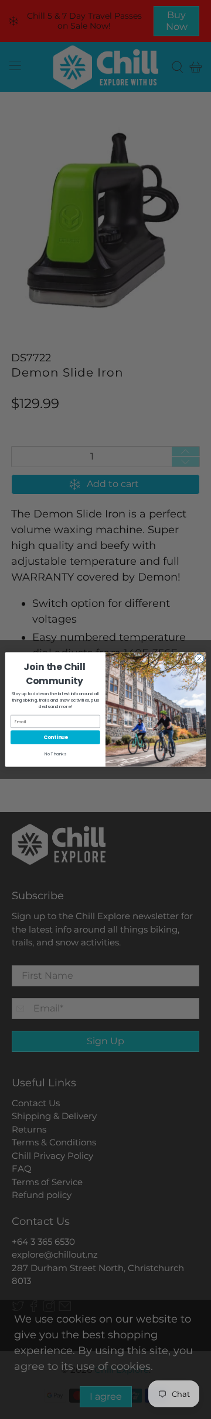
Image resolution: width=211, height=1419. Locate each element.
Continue (55, 737)
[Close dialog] (199, 658)
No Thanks (55, 754)
